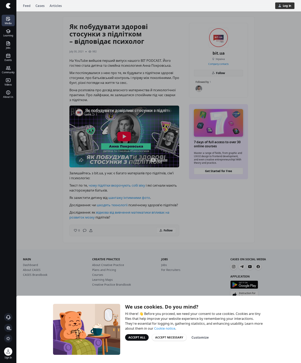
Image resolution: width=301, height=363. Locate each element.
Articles (56, 5)
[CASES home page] (8, 5)
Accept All (136, 337)
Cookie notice (164, 328)
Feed (27, 5)
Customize (200, 337)
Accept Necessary (169, 337)
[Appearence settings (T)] (8, 338)
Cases (40, 5)
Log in (287, 6)
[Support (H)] (8, 317)
